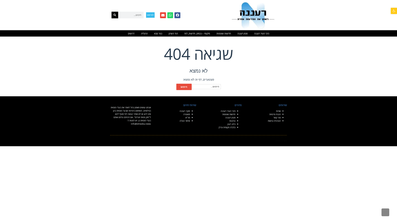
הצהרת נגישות (274, 120)
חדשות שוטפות (223, 33)
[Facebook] (177, 15)
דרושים (131, 33)
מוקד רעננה (185, 111)
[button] (394, 11)
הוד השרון (173, 33)
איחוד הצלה (185, 120)
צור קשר (277, 117)
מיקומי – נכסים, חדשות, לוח (197, 33)
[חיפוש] (115, 15)
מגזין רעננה (242, 33)
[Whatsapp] (170, 15)
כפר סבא (158, 33)
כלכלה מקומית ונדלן (227, 127)
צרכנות (232, 120)
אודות (278, 111)
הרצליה (144, 33)
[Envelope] (163, 15)
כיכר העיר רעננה (261, 33)
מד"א (187, 117)
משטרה (186, 114)
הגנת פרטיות (275, 114)
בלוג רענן (231, 124)
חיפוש (184, 86)
